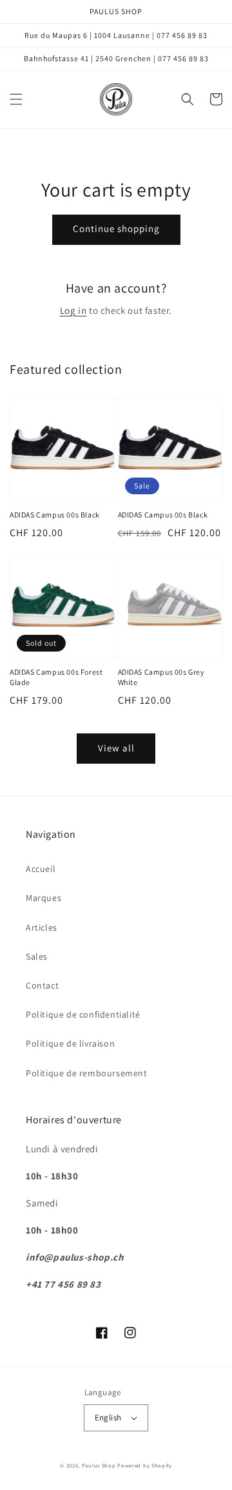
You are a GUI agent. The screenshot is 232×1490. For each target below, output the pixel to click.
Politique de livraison (70, 1043)
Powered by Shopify (144, 1465)
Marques (43, 898)
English (108, 1417)
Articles (41, 927)
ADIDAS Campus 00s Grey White (161, 677)
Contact (42, 985)
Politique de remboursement (87, 1073)
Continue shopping (116, 228)
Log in (73, 310)
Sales (37, 956)
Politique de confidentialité (83, 1014)
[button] (16, 99)
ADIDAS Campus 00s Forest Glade (56, 677)
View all (116, 748)
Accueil (40, 869)
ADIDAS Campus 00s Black (55, 514)
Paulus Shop (99, 1465)
